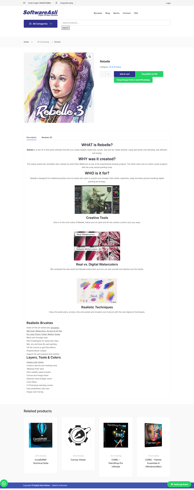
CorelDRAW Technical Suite (40, 461)
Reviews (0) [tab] (47, 137)
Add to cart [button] (42, 482)
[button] (89, 56)
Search (65, 28)
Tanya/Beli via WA (149, 74)
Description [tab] (31, 137)
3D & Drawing (43, 42)
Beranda (98, 13)
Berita (116, 13)
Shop (107, 13)
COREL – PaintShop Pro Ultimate (116, 463)
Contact (127, 13)
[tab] (31, 138)
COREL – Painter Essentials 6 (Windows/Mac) (153, 463)
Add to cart (125, 74)
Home (26, 42)
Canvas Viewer (78, 459)
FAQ (136, 13)
